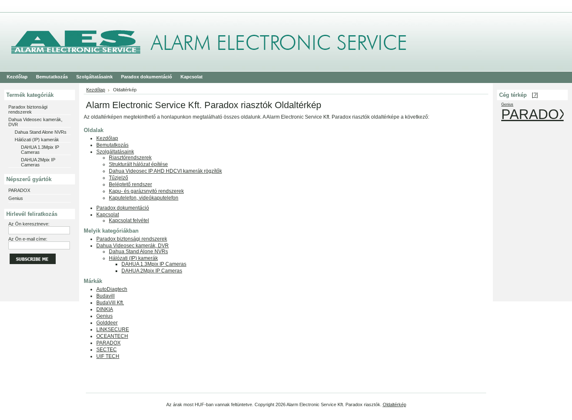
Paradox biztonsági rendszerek (27, 109)
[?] (535, 95)
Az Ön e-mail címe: (27, 238)
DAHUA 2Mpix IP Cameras (38, 162)
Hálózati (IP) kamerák (37, 139)
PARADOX (19, 190)
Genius (15, 198)
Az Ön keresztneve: (28, 223)
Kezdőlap (95, 89)
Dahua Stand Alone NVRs (41, 132)
